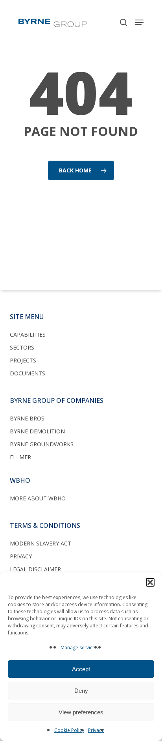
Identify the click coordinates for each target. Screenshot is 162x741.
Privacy (96, 730)
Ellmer (20, 457)
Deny (81, 690)
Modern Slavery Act (40, 543)
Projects (23, 360)
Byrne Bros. (28, 418)
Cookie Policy (69, 730)
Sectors (22, 347)
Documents (27, 373)
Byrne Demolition (37, 431)
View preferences (81, 712)
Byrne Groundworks (42, 444)
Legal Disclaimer (35, 569)
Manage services (79, 647)
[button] (150, 582)
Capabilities (28, 334)
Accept (81, 669)
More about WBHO (38, 498)
